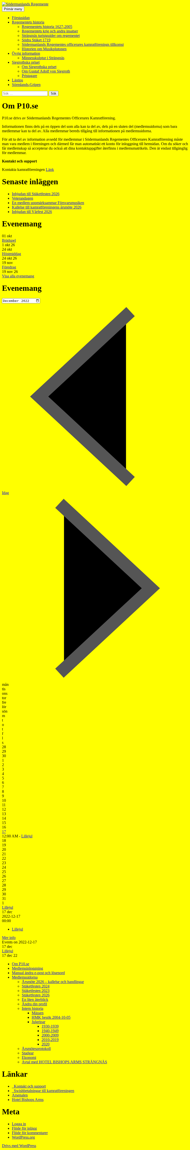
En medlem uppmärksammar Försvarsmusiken (48, 203)
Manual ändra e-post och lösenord (38, 973)
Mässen (38, 1013)
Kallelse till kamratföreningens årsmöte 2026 (46, 207)
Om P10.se (20, 964)
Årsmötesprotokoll (36, 1048)
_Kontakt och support (29, 1086)
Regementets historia (28, 22)
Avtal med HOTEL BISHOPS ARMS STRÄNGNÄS (64, 1062)
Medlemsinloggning (27, 968)
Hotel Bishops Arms (28, 1099)
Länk (50, 169)
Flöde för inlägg (24, 1128)
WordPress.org (23, 1137)
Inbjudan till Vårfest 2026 (32, 212)
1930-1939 (50, 1026)
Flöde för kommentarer (30, 1133)
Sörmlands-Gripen (26, 84)
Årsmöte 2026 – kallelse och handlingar (53, 982)
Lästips (17, 80)
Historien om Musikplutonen (44, 49)
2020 (45, 1044)
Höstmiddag (11, 254)
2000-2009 (50, 1035)
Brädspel (9, 240)
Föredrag (9, 267)
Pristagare (29, 76)
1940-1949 (50, 1031)
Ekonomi (29, 1057)
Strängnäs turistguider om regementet (51, 35)
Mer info (9, 938)
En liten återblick (35, 999)
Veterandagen (22, 198)
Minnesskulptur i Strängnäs (43, 58)
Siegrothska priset (26, 62)
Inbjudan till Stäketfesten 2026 (35, 194)
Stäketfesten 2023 (35, 991)
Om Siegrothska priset (39, 67)
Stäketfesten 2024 (35, 986)
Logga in (19, 1124)
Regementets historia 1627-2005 (47, 27)
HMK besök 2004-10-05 (51, 1017)
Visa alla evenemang (18, 276)
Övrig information (26, 53)
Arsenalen (20, 1095)
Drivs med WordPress (19, 1146)
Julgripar (38, 1022)
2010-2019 (50, 1040)
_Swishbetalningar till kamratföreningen (43, 1091)
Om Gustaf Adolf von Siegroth (46, 71)
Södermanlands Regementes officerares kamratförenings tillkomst (73, 44)
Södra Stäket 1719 (36, 40)
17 (4, 831)
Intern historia (32, 1008)
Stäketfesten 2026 (35, 995)
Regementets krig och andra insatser (50, 31)
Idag (5, 493)
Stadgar (28, 1053)
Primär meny (13, 9)
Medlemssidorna (25, 977)
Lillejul (26, 836)
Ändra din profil (34, 1004)
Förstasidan (21, 18)
